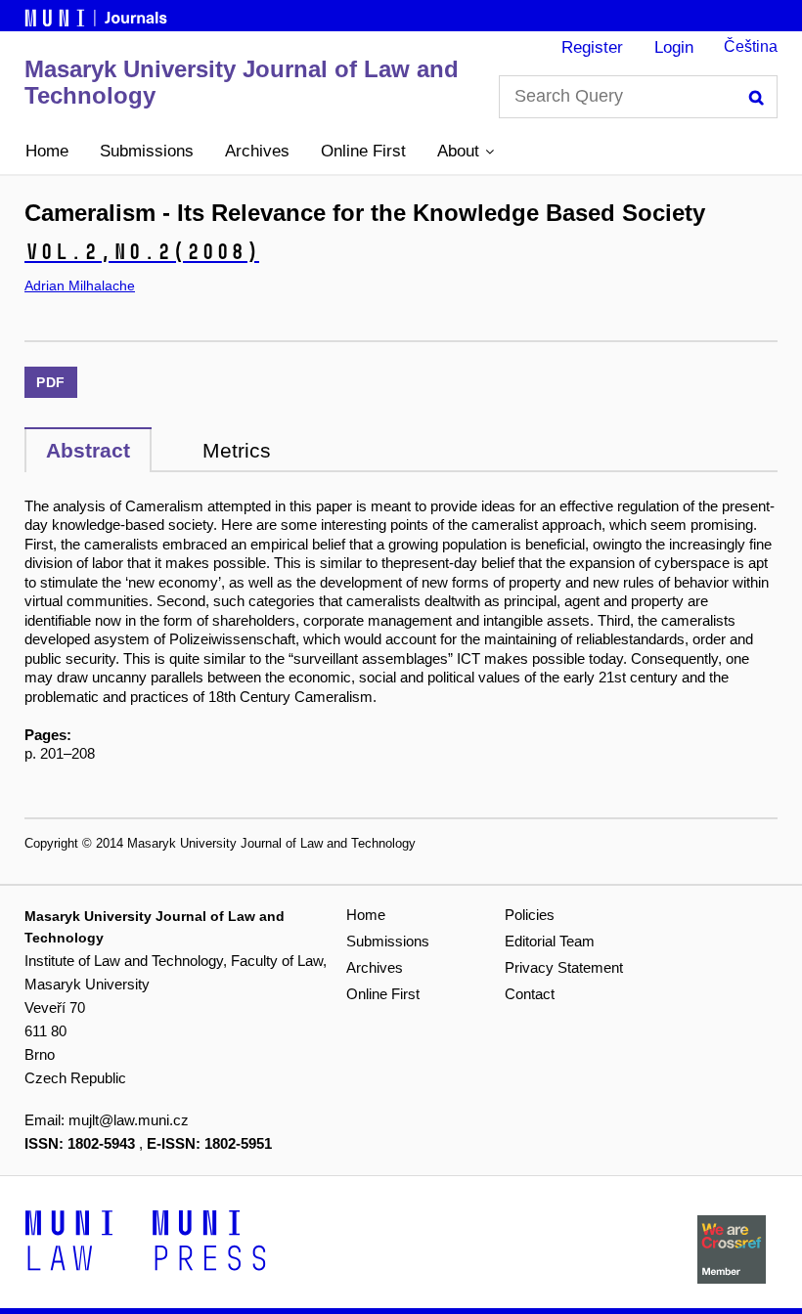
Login (673, 47)
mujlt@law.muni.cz (128, 1120)
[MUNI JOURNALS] (97, 14)
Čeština (751, 46)
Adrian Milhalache (79, 285)
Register (592, 47)
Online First (363, 151)
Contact (530, 994)
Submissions (147, 151)
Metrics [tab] (236, 450)
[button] (465, 151)
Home (46, 151)
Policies (530, 914)
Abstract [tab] (88, 450)
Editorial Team (550, 941)
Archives (257, 151)
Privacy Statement (564, 967)
